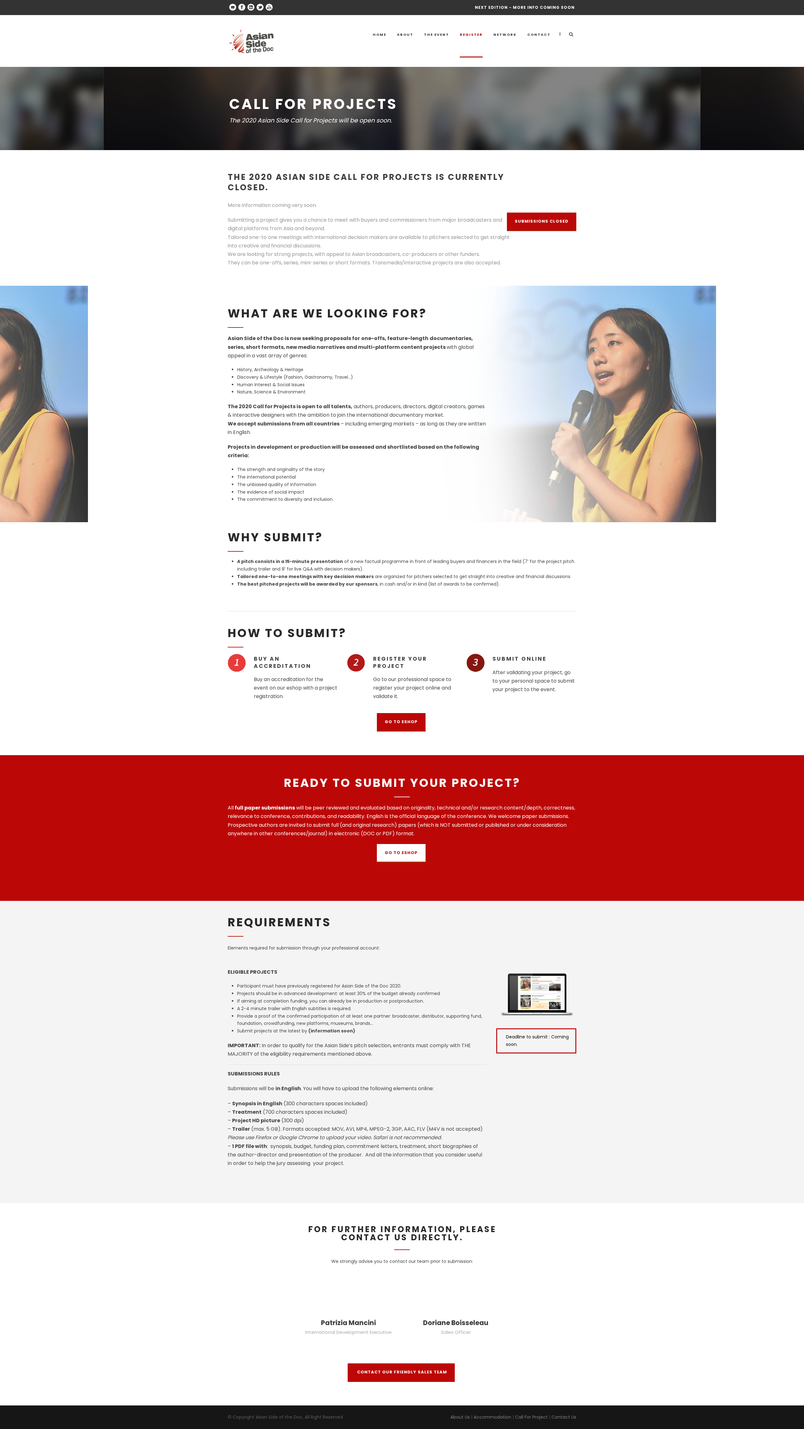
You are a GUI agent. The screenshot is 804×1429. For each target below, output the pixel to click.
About (405, 34)
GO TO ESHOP (401, 722)
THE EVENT (436, 34)
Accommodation (492, 1417)
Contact (539, 34)
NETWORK (505, 34)
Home (379, 34)
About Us (460, 1417)
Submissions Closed (541, 221)
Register (471, 34)
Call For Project (531, 1417)
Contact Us (563, 1417)
